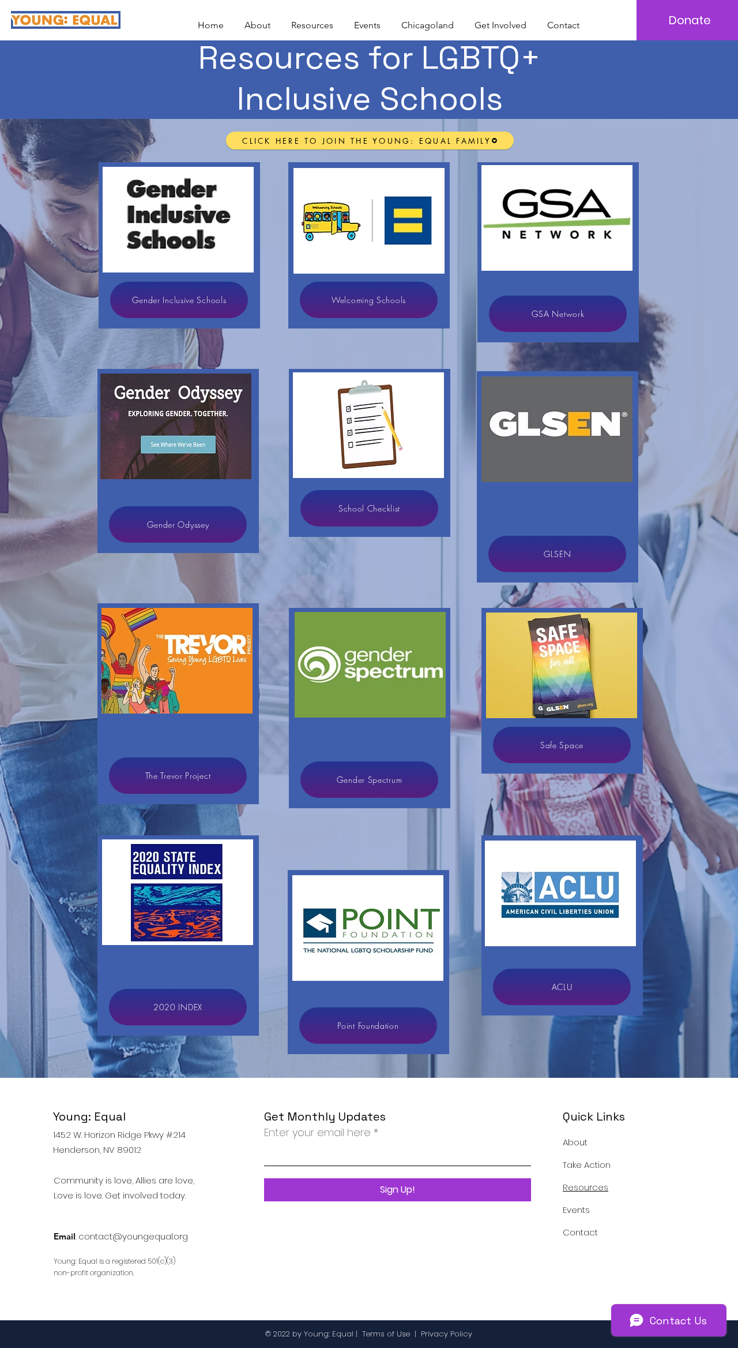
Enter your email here (317, 1132)
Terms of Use (386, 1333)
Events (576, 1210)
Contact (580, 1232)
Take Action (587, 1165)
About (575, 1142)
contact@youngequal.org (133, 1236)
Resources (585, 1187)
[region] (179, 245)
